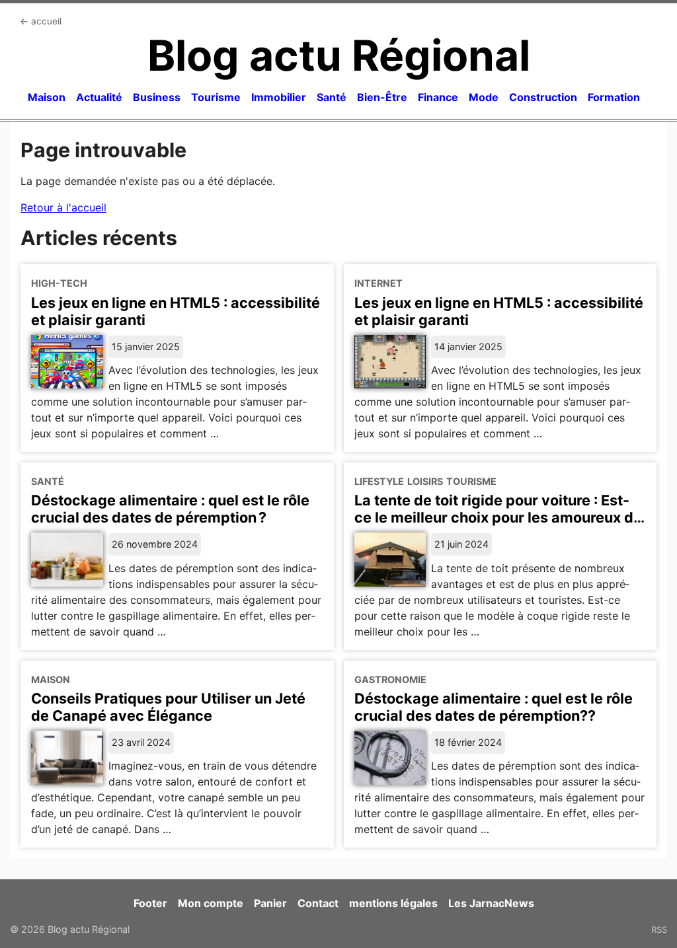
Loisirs (425, 481)
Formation (614, 97)
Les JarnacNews (491, 903)
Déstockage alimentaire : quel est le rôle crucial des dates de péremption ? (170, 509)
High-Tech (59, 283)
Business (156, 97)
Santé (331, 97)
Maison (46, 97)
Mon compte (210, 903)
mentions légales (393, 903)
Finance (438, 97)
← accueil (40, 21)
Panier (270, 903)
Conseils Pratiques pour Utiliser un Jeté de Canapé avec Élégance (168, 707)
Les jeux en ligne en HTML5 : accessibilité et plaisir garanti (175, 311)
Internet (378, 283)
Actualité (99, 97)
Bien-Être (382, 97)
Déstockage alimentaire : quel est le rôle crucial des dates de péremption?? (493, 707)
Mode (483, 97)
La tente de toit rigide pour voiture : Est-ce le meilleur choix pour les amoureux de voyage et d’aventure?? (498, 517)
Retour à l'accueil (63, 207)
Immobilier (278, 97)
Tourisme (216, 97)
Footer (150, 903)
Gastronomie (390, 679)
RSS (659, 929)
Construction (543, 97)
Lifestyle (379, 481)
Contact (318, 903)
